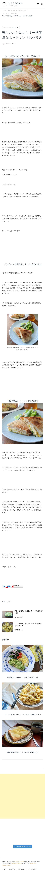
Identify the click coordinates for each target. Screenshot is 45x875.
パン (9, 601)
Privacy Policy (6, 865)
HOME (4, 869)
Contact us (21, 869)
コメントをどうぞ (10, 43)
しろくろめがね (15, 3)
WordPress (33, 863)
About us (12, 869)
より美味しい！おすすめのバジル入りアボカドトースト (22, 677)
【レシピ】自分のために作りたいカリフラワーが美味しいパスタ (22, 715)
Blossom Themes (17, 863)
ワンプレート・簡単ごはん (11, 27)
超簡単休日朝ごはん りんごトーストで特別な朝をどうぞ (22, 752)
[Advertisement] (22, 796)
